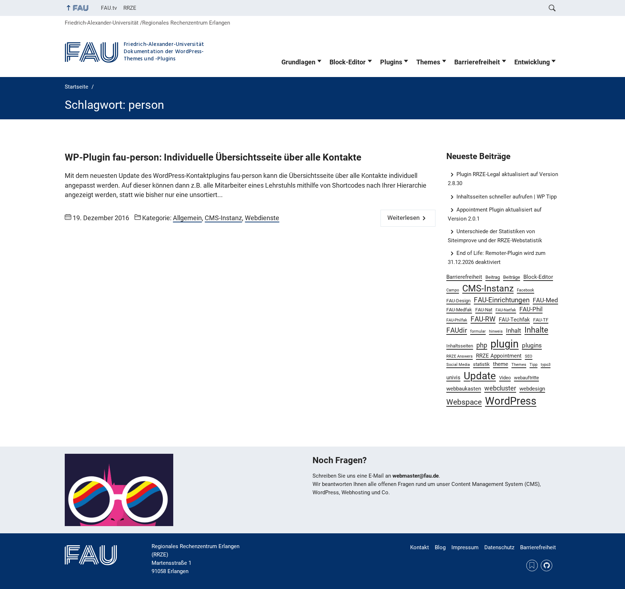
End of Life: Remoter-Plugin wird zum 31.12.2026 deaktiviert (497, 257)
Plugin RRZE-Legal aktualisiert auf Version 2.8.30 (503, 179)
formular (478, 331)
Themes (428, 62)
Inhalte (536, 329)
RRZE (129, 8)
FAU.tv (109, 8)
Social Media (458, 364)
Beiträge (511, 277)
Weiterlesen (403, 217)
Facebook (525, 290)
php (481, 345)
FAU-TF (540, 320)
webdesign (532, 388)
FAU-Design (458, 300)
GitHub (546, 565)
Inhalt (513, 330)
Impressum (465, 547)
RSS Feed (532, 565)
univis (453, 377)
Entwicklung (532, 62)
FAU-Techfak (514, 319)
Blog (440, 547)
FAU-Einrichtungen (502, 300)
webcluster (500, 388)
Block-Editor (347, 62)
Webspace (464, 402)
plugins (532, 345)
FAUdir (456, 330)
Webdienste (262, 218)
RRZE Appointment (499, 356)
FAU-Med (545, 300)
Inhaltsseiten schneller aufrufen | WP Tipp (506, 196)
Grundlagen (298, 62)
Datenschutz (499, 547)
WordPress (510, 401)
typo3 (545, 364)
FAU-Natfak (506, 310)
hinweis (496, 331)
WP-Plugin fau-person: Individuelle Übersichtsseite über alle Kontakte (213, 157)
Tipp (533, 364)
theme (500, 364)
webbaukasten (463, 388)
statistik (481, 364)
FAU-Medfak (459, 309)
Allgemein (187, 218)
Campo (452, 290)
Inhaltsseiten (459, 346)
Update (480, 376)
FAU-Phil (531, 309)
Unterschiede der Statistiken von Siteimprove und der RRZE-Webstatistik (495, 236)
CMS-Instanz (223, 218)
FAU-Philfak (456, 320)
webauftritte (526, 377)
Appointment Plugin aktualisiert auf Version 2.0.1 (495, 214)
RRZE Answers (459, 356)
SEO (528, 356)
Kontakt (419, 547)
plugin (504, 344)
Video (505, 377)
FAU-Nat (483, 309)
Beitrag (492, 277)
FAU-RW (483, 319)
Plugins (391, 62)
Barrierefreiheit (477, 62)
